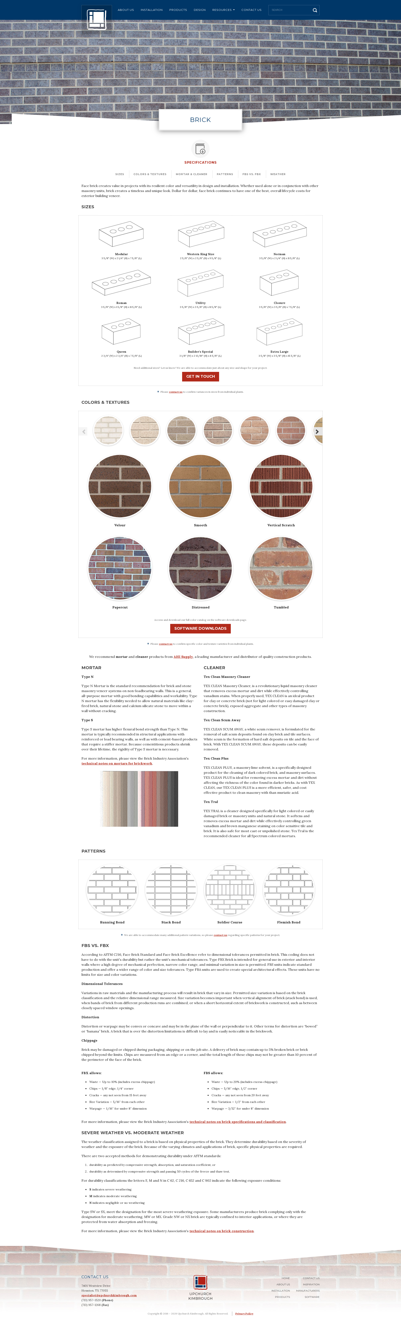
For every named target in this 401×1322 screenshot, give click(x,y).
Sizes (119, 174)
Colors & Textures (149, 174)
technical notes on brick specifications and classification (237, 1122)
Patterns (225, 174)
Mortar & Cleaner (191, 174)
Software (312, 1296)
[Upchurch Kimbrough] (97, 19)
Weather (278, 174)
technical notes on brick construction (221, 1231)
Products (178, 9)
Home (286, 1278)
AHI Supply (183, 657)
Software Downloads (200, 628)
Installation (152, 9)
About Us (126, 9)
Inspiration (311, 1284)
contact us (176, 391)
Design (200, 9)
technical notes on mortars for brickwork (116, 763)
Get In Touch (200, 376)
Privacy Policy (244, 1313)
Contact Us (251, 9)
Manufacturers (308, 1290)
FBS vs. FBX (251, 174)
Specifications (200, 162)
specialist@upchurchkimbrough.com (109, 1295)
